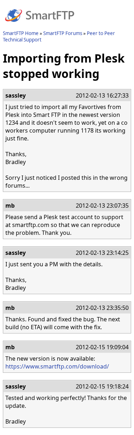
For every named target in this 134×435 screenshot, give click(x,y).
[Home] (39, 26)
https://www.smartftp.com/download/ (57, 366)
